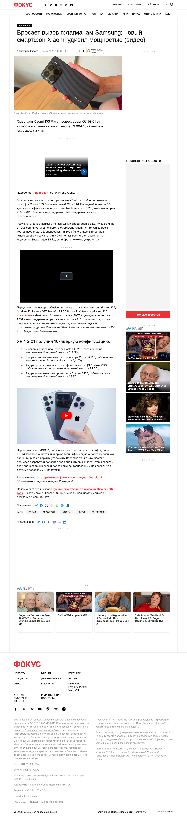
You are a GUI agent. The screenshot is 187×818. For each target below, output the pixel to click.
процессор (50, 512)
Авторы (73, 678)
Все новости (34, 13)
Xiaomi (82, 512)
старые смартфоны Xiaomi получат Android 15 (71, 477)
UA (165, 5)
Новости (20, 673)
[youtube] (40, 709)
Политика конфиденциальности (114, 811)
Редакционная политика (51, 697)
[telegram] (31, 709)
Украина (113, 13)
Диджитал (24, 25)
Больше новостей (148, 314)
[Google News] (66, 5)
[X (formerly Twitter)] (45, 5)
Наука (136, 13)
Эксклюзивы (54, 13)
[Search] (171, 4)
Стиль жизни (152, 13)
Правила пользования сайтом (77, 686)
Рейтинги (153, 5)
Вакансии (47, 683)
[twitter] (23, 709)
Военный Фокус (76, 13)
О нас (17, 683)
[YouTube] (55, 5)
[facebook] (15, 709)
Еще (167, 13)
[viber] (48, 709)
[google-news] (56, 709)
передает (41, 192)
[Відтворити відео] (66, 416)
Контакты (140, 811)
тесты (67, 512)
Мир (125, 13)
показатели (24, 315)
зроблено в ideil (166, 812)
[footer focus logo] (27, 664)
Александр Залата (27, 50)
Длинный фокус (52, 678)
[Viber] (61, 5)
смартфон (98, 512)
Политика (97, 13)
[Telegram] (50, 5)
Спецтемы (134, 5)
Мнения (117, 5)
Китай (33, 512)
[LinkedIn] (71, 5)
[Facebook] (40, 5)
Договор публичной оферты (21, 698)
